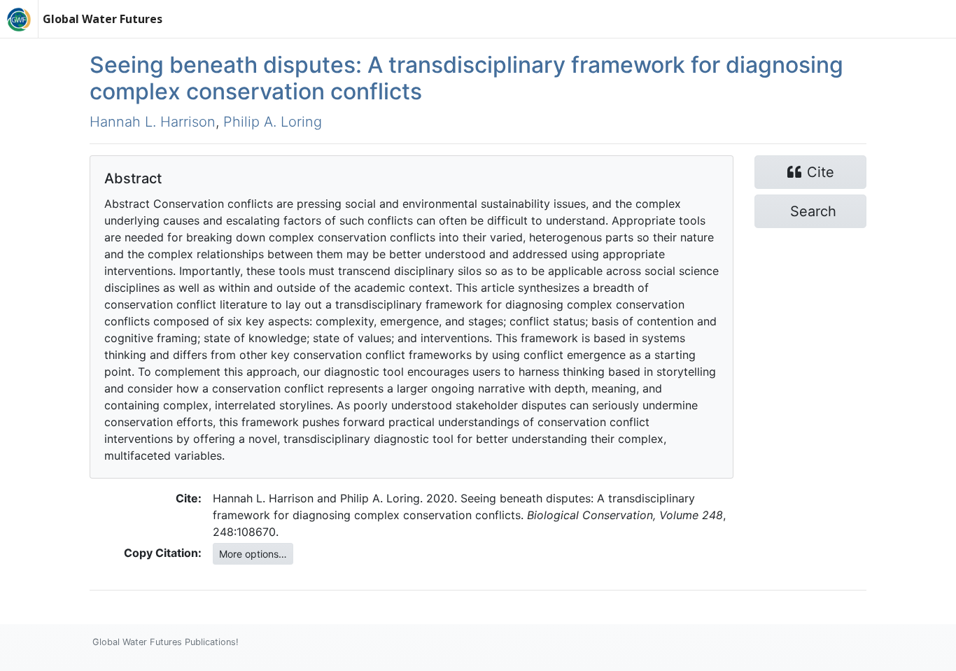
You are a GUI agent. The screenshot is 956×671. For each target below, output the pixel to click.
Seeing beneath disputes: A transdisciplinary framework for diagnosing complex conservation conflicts (466, 78)
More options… (253, 554)
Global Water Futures (102, 19)
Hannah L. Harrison (153, 121)
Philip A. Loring (272, 121)
